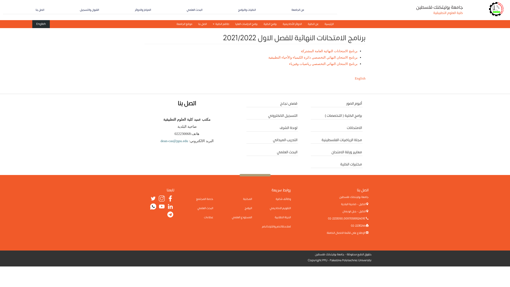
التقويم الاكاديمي (280, 208)
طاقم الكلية (222, 24)
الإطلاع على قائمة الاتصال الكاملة (346, 233)
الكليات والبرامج (247, 10)
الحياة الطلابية (283, 217)
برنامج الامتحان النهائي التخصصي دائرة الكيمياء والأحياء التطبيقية (313, 57)
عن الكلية (313, 24)
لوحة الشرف (288, 128)
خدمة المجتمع (204, 199)
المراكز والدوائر (143, 10)
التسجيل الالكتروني (282, 116)
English (41, 24)
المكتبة (247, 199)
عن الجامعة (297, 10)
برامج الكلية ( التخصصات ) (343, 116)
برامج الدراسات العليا (246, 24)
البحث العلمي (194, 10)
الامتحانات (354, 128)
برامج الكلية (270, 24)
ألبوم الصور (354, 103)
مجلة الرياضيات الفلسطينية (342, 140)
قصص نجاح (288, 103)
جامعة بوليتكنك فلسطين (439, 7)
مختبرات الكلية (351, 164)
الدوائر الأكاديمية (292, 24)
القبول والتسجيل (89, 10)
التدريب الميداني (285, 140)
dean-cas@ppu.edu (174, 141)
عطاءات (208, 217)
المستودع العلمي (242, 217)
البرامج (248, 208)
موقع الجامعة (184, 24)
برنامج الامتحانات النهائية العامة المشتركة (329, 51)
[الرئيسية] (496, 9)
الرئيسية (329, 24)
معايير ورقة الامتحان (347, 152)
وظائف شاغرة (283, 199)
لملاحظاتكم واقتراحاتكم (276, 226)
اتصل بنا (40, 10)
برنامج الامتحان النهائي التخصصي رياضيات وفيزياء (323, 64)
